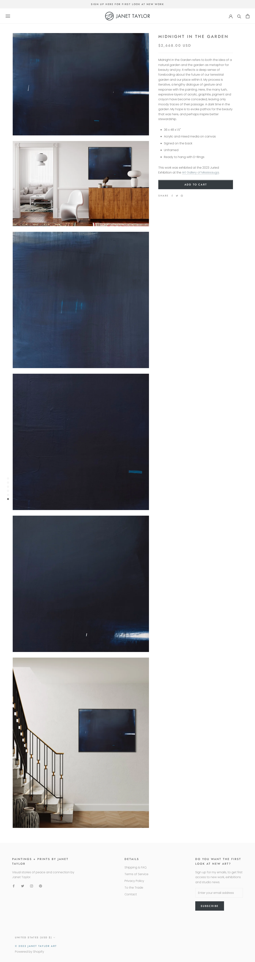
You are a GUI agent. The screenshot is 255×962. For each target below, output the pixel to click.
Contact (131, 894)
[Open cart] (247, 16)
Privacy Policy (134, 881)
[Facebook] (172, 196)
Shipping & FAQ (136, 867)
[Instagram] (31, 886)
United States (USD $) (33, 937)
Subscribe (210, 906)
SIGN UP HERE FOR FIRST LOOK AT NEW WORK (127, 4)
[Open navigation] (8, 16)
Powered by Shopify (29, 951)
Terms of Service (136, 874)
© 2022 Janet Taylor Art (36, 946)
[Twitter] (177, 196)
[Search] (239, 16)
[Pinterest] (182, 196)
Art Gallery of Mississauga (200, 173)
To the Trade (134, 887)
